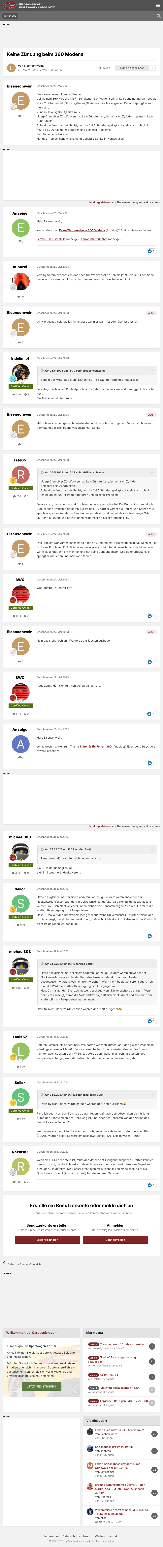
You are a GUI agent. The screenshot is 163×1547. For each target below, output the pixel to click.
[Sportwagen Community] (10, 5)
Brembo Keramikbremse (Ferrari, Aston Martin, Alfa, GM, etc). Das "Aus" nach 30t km (120, 1488)
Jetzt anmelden (115, 1239)
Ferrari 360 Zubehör (94, 239)
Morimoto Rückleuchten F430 (119, 1387)
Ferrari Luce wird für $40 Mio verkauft (119, 1430)
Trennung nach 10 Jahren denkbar (122, 1344)
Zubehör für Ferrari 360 (96, 746)
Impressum (51, 1536)
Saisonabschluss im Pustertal (114, 1446)
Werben (100, 1536)
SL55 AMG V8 (109, 1374)
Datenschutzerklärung (76, 1536)
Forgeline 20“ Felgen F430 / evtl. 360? (124, 1401)
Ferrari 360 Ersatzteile (51, 239)
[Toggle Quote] (42, 370)
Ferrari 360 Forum (50, 70)
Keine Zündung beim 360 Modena (82, 230)
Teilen (105, 67)
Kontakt (114, 1536)
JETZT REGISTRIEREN (41, 1386)
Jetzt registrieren (47, 1239)
